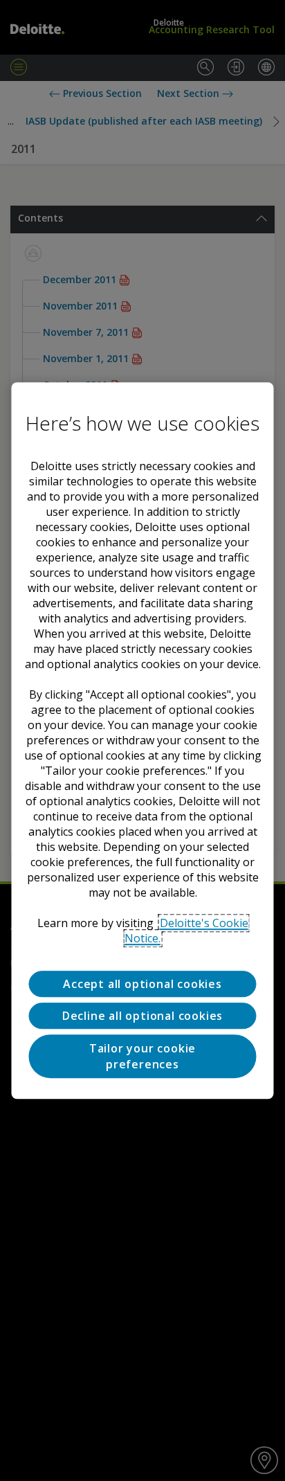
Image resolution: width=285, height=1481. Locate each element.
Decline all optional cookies (142, 1015)
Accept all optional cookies (142, 983)
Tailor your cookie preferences (142, 1056)
